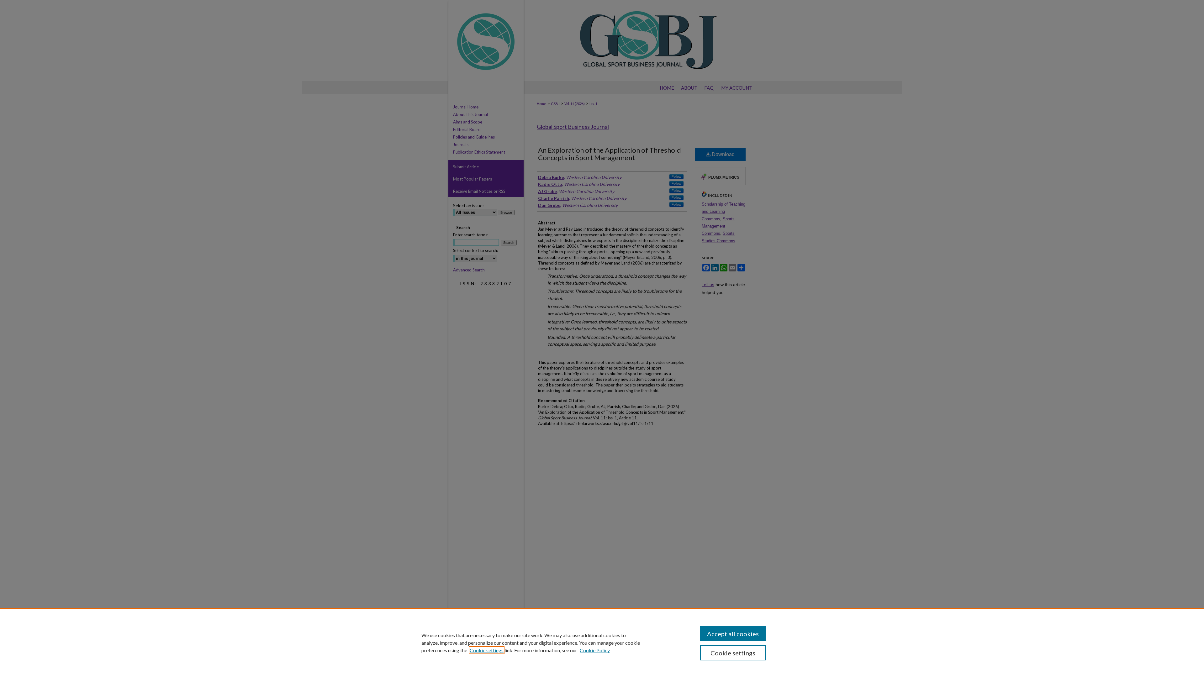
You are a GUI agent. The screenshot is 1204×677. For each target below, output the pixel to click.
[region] (602, 642)
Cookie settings (487, 650)
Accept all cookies (733, 634)
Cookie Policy (595, 650)
